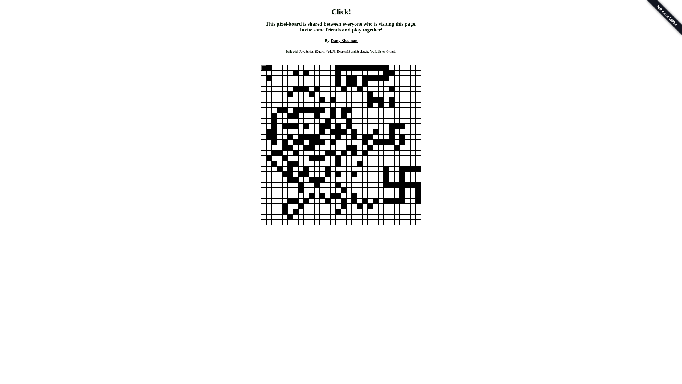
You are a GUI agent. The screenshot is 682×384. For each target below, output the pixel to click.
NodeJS (330, 51)
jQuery (319, 51)
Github (390, 51)
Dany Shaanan (344, 40)
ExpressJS (343, 51)
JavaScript (306, 51)
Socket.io (362, 51)
